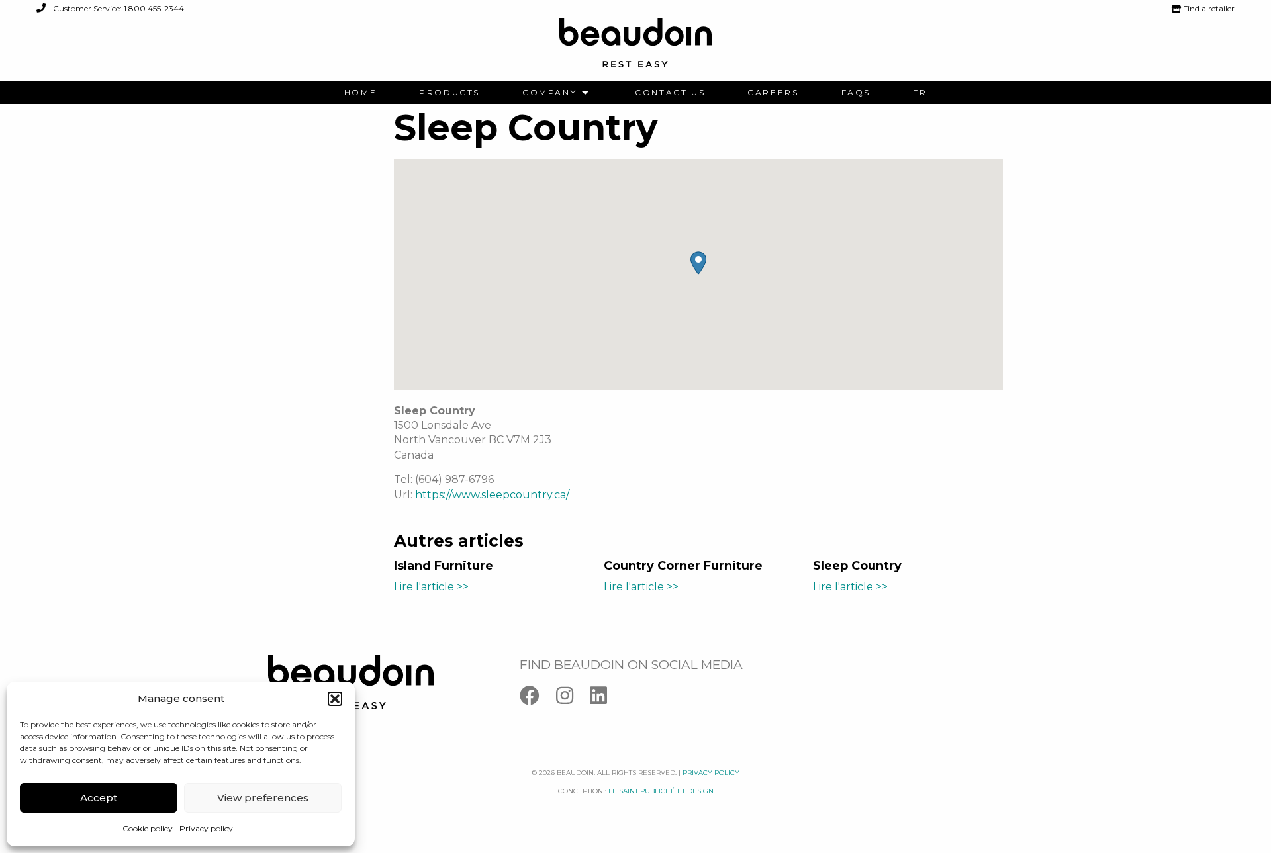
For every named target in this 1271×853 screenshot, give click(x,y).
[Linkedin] (605, 698)
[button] (335, 698)
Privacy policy (206, 828)
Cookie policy (147, 828)
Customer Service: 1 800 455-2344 (117, 8)
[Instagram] (573, 698)
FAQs (856, 93)
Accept (98, 797)
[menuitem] (360, 93)
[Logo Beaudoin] (635, 48)
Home (360, 93)
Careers (772, 93)
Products (449, 93)
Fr (920, 93)
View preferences (262, 797)
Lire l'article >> (431, 586)
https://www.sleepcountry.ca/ (492, 494)
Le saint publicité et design (661, 791)
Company (549, 93)
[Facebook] (538, 698)
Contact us (670, 93)
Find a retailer (1208, 8)
